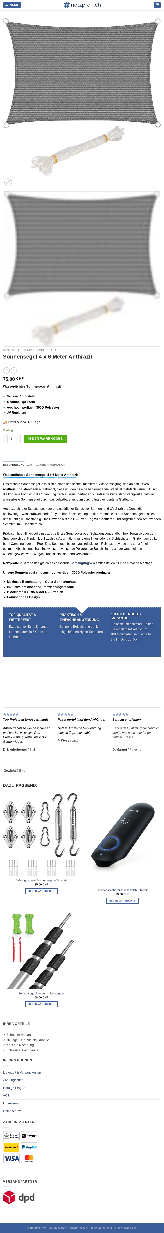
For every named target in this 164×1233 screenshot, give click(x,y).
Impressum (11, 1103)
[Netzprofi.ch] (82, 5)
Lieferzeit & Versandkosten (22, 1072)
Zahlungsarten (13, 1080)
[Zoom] (8, 182)
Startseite (11, 350)
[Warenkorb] (157, 5)
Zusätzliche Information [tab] (46, 464)
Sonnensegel (46, 350)
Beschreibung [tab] (13, 464)
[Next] (18, 180)
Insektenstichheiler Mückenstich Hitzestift (122, 890)
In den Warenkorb (45, 438)
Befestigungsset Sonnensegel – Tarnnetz (41, 880)
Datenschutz (12, 1111)
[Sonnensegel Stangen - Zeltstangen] (41, 950)
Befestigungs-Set (83, 563)
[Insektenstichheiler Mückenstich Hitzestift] (122, 839)
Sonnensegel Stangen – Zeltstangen (41, 993)
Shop (28, 350)
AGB (6, 1095)
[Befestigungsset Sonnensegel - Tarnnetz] (41, 834)
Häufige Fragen (14, 1088)
